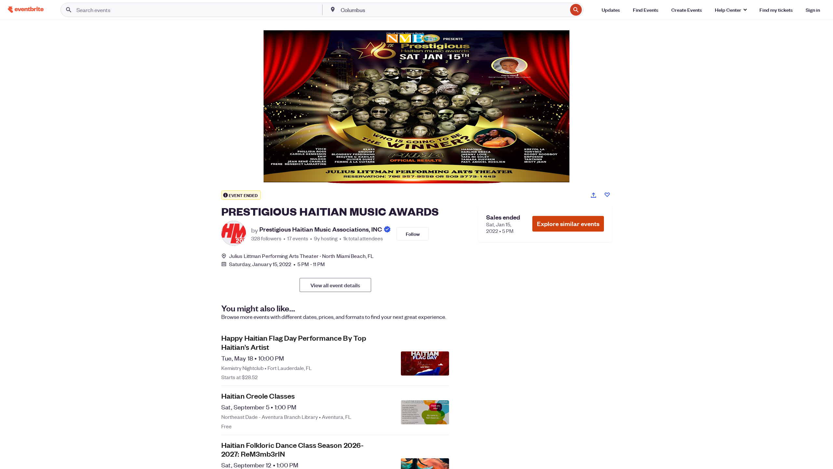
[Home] (26, 9)
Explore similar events (568, 224)
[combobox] (453, 9)
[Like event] (607, 194)
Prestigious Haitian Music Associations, (320, 229)
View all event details (335, 285)
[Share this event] (593, 195)
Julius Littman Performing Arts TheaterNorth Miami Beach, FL (301, 255)
